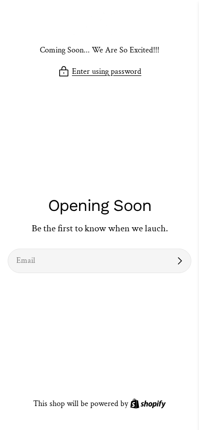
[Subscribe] (179, 261)
